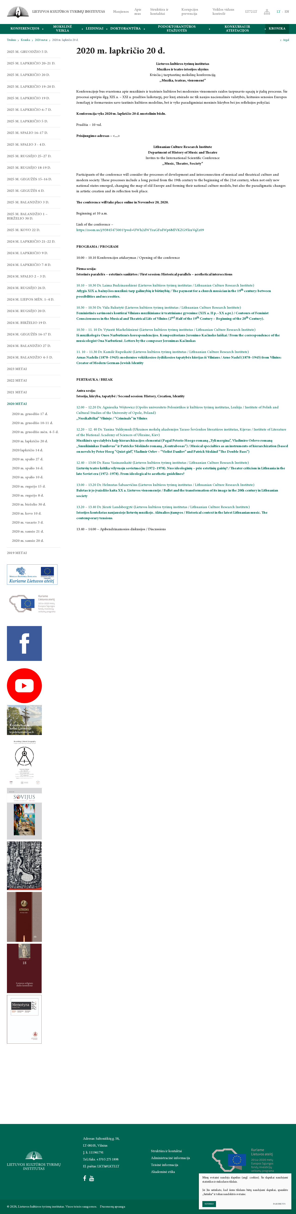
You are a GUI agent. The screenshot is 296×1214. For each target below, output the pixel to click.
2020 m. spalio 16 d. (27, 468)
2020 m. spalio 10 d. (27, 477)
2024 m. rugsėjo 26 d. (26, 288)
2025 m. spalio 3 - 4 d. (26, 145)
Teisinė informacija (164, 1165)
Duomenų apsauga (112, 1206)
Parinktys (279, 1204)
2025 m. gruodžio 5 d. (27, 52)
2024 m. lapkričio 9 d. (27, 253)
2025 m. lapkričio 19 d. (28, 98)
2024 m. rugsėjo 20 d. (26, 311)
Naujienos (121, 12)
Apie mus (137, 12)
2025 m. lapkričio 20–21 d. (31, 63)
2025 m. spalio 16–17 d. (27, 133)
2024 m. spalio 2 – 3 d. (26, 276)
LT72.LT (251, 12)
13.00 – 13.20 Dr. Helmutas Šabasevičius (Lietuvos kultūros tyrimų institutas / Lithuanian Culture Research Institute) (165, 485)
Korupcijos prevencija (190, 12)
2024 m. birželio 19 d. (26, 323)
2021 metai (17, 392)
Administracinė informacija (170, 1158)
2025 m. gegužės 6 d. (25, 191)
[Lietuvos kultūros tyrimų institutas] (18, 12)
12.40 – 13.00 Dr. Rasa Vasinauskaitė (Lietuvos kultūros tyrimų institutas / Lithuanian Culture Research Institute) (163, 463)
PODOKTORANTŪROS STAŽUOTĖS (177, 29)
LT (279, 12)
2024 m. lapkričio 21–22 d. (31, 242)
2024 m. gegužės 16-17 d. (29, 334)
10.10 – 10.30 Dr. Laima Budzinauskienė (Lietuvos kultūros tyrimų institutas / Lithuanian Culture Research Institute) (165, 285)
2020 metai (41, 40)
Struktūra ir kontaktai (159, 12)
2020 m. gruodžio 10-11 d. (32, 423)
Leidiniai (94, 28)
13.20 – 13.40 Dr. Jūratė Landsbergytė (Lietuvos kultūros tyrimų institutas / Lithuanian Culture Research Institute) (163, 507)
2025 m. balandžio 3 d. (28, 202)
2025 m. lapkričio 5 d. (27, 121)
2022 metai (17, 381)
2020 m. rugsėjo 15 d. (29, 486)
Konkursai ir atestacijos (237, 29)
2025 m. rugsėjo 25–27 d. (29, 156)
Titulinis (11, 40)
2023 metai (17, 369)
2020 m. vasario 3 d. (27, 522)
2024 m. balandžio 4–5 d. (30, 357)
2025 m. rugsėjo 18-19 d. (29, 168)
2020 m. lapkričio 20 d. (30, 441)
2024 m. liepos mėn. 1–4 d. (30, 299)
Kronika (277, 28)
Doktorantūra (125, 28)
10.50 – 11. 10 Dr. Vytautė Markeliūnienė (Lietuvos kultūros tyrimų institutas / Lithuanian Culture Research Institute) (166, 330)
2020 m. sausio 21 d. (28, 531)
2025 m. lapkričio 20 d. (28, 75)
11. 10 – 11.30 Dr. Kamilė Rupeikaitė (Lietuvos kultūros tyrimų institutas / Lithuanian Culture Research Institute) (162, 352)
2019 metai (17, 553)
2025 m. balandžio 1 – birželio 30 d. (27, 216)
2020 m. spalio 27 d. (27, 459)
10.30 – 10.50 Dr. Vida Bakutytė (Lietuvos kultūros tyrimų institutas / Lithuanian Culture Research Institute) (158, 308)
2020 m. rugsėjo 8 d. (28, 495)
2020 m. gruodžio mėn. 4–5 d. (35, 432)
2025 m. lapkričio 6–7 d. (29, 110)
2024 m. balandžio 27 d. (29, 346)
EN (287, 12)
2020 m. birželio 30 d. (29, 504)
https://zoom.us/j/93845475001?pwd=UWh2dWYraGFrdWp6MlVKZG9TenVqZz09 (140, 230)
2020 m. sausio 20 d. (28, 541)
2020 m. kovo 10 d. (26, 513)
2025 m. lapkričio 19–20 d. (31, 87)
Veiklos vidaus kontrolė (223, 12)
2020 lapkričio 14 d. (27, 450)
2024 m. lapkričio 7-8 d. (29, 265)
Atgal (286, 40)
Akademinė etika (163, 1172)
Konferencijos (24, 28)
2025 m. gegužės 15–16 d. (29, 179)
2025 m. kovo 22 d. (23, 230)
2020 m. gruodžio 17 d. (30, 414)
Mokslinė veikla (62, 29)
